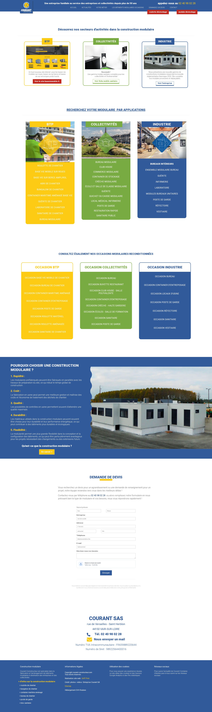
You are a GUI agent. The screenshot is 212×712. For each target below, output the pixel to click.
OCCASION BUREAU (106, 278)
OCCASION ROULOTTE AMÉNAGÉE (47, 324)
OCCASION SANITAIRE (106, 318)
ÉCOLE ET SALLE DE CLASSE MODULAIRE (106, 186)
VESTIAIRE (161, 211)
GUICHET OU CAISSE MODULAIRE (106, 196)
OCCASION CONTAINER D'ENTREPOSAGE (47, 301)
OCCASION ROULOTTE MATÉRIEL (47, 316)
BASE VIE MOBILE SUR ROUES (50, 171)
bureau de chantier (28, 696)
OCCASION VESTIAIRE (165, 328)
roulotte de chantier (28, 685)
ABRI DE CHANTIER (50, 183)
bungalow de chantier (29, 689)
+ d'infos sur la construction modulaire (36, 681)
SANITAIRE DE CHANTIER (50, 213)
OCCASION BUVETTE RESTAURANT (106, 284)
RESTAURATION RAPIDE (106, 210)
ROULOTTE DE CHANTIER (50, 165)
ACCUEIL (73, 8)
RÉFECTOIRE (161, 205)
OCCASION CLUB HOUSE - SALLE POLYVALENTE (106, 292)
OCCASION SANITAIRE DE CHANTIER (47, 332)
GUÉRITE (106, 191)
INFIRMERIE (162, 181)
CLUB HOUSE (105, 167)
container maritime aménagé (32, 692)
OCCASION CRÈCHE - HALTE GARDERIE (106, 305)
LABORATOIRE (162, 187)
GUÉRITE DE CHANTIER (50, 201)
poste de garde (27, 699)
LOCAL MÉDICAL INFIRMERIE (106, 201)
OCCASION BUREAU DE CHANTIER (47, 285)
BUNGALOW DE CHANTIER (50, 189)
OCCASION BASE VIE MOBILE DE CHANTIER (47, 277)
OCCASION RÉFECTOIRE (165, 311)
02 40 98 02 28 (187, 3)
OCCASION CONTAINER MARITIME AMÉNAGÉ (47, 293)
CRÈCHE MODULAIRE (106, 181)
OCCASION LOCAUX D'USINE (165, 293)
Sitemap (68, 686)
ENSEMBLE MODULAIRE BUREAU (162, 170)
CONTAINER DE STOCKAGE (106, 176)
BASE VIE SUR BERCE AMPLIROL (50, 177)
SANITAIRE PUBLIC (106, 215)
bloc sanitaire (26, 703)
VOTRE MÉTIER (101, 8)
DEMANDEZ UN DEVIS (157, 8)
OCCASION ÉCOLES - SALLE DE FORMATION (106, 311)
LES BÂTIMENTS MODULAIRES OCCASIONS (128, 8)
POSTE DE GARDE (106, 206)
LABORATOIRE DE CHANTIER (50, 207)
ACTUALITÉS (86, 8)
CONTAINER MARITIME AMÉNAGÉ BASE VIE (50, 195)
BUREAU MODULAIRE (50, 219)
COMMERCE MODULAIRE (106, 172)
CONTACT (173, 8)
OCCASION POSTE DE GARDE (47, 308)
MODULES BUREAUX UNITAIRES (162, 193)
